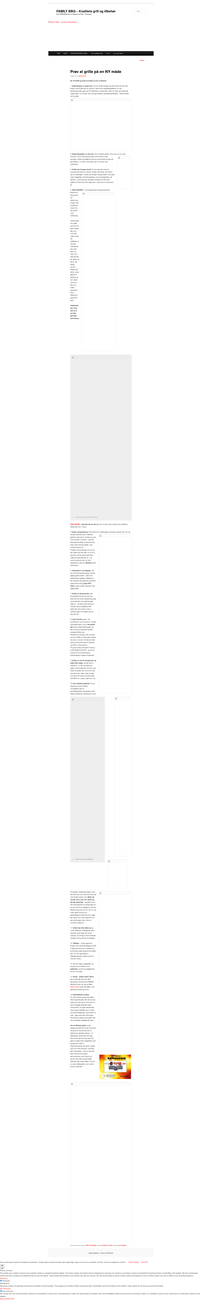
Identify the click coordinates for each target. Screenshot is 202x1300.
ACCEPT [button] (145, 1262)
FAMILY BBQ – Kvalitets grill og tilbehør (86, 11)
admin (111, 1245)
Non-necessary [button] (5, 1288)
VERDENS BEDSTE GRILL (79, 53)
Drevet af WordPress (107, 1253)
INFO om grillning (91, 1245)
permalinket (122, 1245)
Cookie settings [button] (133, 1262)
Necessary (6, 1281)
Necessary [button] (4, 1278)
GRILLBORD (75, 524)
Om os (108, 53)
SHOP (65, 53)
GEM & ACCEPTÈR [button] (7, 1299)
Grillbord (104, 1245)
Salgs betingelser (94, 1253)
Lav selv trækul (118, 53)
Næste (143, 60)
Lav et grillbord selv (97, 53)
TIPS (58, 53)
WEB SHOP (74, 987)
